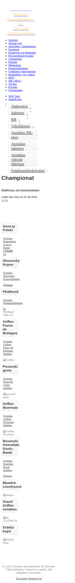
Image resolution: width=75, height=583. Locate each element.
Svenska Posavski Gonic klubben (8, 383)
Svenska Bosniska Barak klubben (8, 465)
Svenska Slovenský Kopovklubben (11, 276)
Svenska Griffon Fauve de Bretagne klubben (8, 347)
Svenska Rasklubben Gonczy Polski (9, 243)
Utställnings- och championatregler (20, 190)
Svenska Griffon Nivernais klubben (8, 420)
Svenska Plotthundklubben (13, 302)
